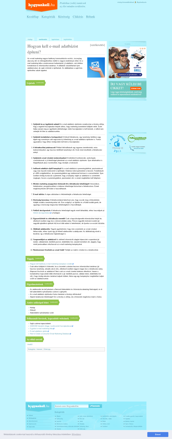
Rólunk (90, 17)
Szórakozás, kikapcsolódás (133, 426)
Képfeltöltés (68, 39)
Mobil (104, 421)
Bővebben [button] (76, 434)
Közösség (64, 17)
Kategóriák (48, 17)
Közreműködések (128, 2)
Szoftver (105, 426)
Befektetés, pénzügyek (109, 416)
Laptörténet (55, 39)
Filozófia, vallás (107, 418)
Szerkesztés (43, 39)
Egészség (60, 418)
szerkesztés (97, 45)
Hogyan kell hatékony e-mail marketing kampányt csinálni (51, 264)
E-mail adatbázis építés (38, 331)
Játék (81, 421)
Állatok (59, 416)
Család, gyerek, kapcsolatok (134, 416)
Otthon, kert (106, 424)
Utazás (59, 429)
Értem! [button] (158, 434)
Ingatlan (127, 418)
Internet (39, 349)
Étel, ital (81, 418)
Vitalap (119, 2)
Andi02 (29, 344)
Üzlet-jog (47, 349)
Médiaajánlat (32, 418)
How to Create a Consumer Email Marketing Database (49, 334)
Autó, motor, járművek (86, 416)
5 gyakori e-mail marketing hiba (41, 329)
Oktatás (81, 424)
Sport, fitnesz (129, 424)
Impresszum (32, 424)
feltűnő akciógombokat (41, 213)
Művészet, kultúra (62, 424)
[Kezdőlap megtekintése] (42, 6)
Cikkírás (78, 17)
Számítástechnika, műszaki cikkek (67, 426)
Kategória (31, 349)
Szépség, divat (84, 426)
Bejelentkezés (141, 2)
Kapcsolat (32, 426)
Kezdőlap (33, 17)
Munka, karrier (129, 421)
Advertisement (33, 421)
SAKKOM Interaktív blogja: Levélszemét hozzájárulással (51, 326)
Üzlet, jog (82, 429)
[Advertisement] (87, 29)
